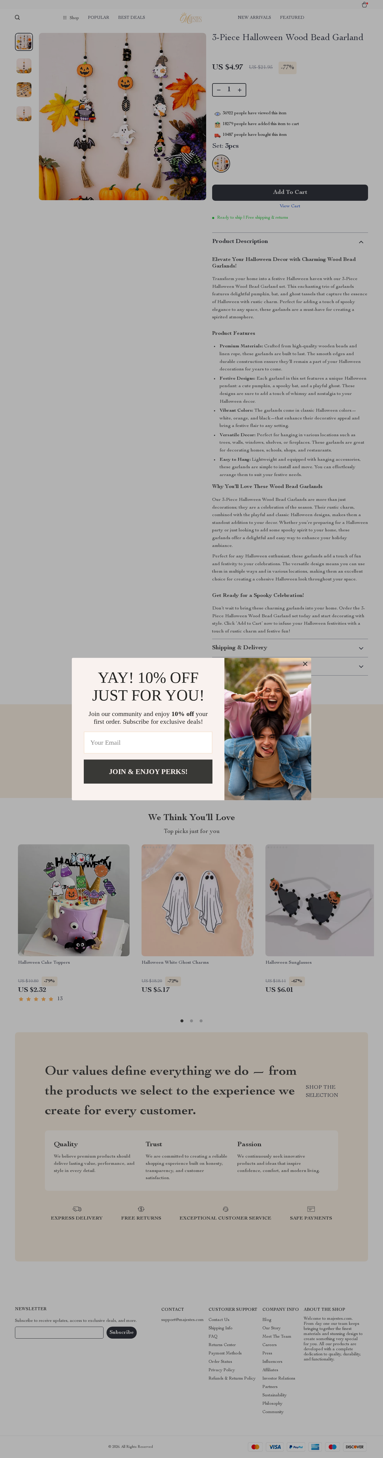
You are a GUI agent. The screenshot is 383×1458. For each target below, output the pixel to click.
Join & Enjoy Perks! (148, 771)
